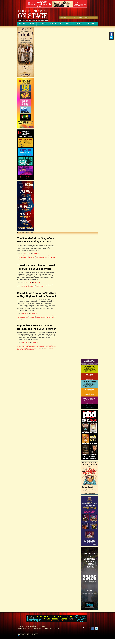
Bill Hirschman (35, 253)
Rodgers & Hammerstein (23, 259)
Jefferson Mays (52, 346)
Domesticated (31, 346)
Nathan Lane (47, 317)
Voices (68, 23)
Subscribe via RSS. (31, 634)
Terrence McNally (26, 319)
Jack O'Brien (35, 257)
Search (85, 17)
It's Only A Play (50, 316)
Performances (25, 256)
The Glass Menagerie (48, 348)
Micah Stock (41, 317)
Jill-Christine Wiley (43, 257)
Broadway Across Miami (43, 285)
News (32, 23)
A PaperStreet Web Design (25, 636)
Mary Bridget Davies (29, 348)
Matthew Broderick (33, 317)
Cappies (79, 23)
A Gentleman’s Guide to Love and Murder (40, 345)
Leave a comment (43, 259)
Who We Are (67, 17)
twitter (96, 628)
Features (42, 23)
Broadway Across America (43, 256)
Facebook (92, 628)
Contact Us (79, 17)
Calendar (90, 23)
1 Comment (34, 319)
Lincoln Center (20, 348)
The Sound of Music (33, 259)
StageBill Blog (56, 23)
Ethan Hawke (39, 346)
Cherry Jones (25, 346)
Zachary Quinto (21, 349)
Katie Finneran (24, 317)
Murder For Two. (38, 348)
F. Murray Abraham (41, 316)
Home (61, 17)
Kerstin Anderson (21, 286)
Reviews (22, 23)
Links (73, 17)
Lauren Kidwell (51, 257)
